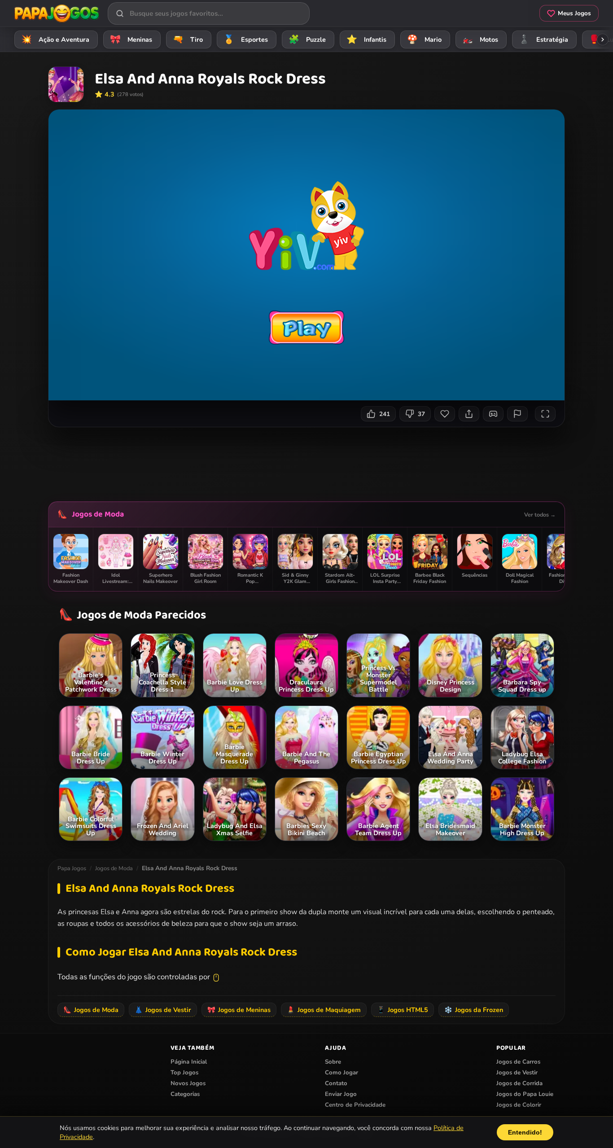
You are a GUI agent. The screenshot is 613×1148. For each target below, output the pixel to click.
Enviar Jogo (341, 1094)
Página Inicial (189, 1062)
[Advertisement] (306, 461)
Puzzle (307, 39)
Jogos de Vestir (163, 1009)
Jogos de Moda (98, 514)
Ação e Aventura (55, 39)
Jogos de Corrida (519, 1083)
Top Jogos (184, 1073)
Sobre (333, 1062)
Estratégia (544, 39)
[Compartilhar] (469, 413)
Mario (424, 39)
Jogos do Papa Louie (524, 1094)
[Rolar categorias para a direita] (603, 39)
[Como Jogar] (493, 413)
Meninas (131, 39)
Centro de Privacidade (355, 1105)
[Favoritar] (444, 413)
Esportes (245, 39)
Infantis (366, 39)
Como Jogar (341, 1073)
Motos (480, 39)
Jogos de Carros (518, 1062)
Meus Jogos (574, 13)
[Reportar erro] (517, 413)
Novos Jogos (188, 1083)
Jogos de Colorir (518, 1105)
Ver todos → (540, 514)
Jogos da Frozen (473, 1009)
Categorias (185, 1094)
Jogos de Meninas (239, 1009)
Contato (336, 1083)
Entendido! (525, 1132)
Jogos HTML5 (402, 1009)
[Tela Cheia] (545, 413)
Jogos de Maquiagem (324, 1009)
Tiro (188, 39)
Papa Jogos (71, 868)
